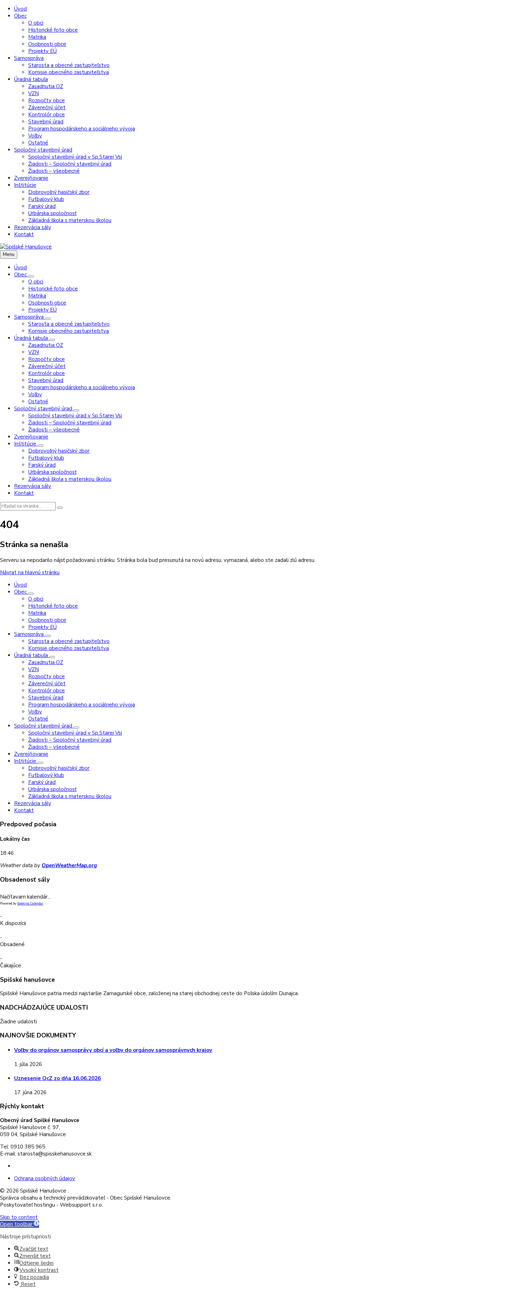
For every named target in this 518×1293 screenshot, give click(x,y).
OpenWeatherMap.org (69, 865)
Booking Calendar (30, 903)
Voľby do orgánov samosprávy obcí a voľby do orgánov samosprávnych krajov (113, 1050)
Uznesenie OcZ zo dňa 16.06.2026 (57, 1078)
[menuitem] (20, 8)
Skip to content (19, 1217)
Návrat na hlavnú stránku (30, 572)
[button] (19, 1224)
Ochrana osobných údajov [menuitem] (44, 1178)
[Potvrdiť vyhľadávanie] (60, 508)
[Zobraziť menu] (31, 276)
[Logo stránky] (26, 246)
